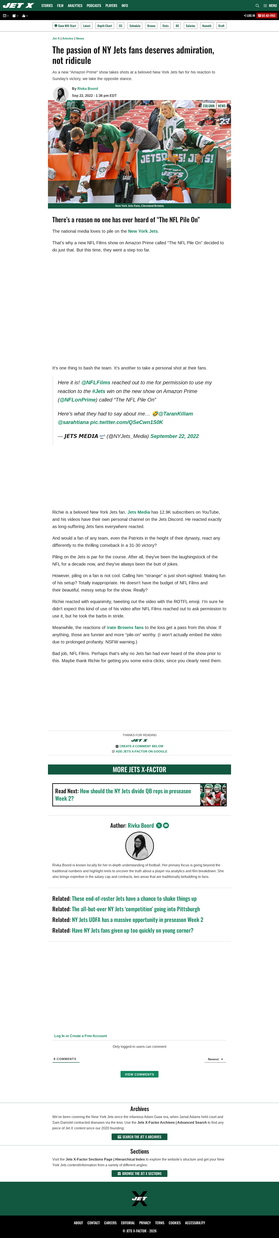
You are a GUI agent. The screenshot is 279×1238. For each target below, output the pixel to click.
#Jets (98, 391)
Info (125, 5)
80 (177, 25)
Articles (67, 38)
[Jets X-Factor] (19, 5)
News (80, 38)
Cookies (175, 1222)
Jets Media (139, 512)
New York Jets (143, 231)
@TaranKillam (175, 414)
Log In (250, 15)
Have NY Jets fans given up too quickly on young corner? (133, 930)
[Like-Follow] (24, 15)
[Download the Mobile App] (5, 15)
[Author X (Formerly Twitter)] (159, 825)
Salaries (190, 25)
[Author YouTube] (166, 825)
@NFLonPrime (78, 400)
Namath (206, 25)
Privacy (145, 1222)
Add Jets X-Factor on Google (141, 751)
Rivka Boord (87, 89)
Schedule (134, 25)
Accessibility (195, 1222)
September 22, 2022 (174, 436)
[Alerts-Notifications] (14, 15)
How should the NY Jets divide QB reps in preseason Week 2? (123, 794)
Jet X (56, 38)
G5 (120, 25)
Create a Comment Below (141, 746)
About (78, 1222)
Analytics (75, 5)
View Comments (139, 1074)
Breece (151, 25)
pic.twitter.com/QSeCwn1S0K (126, 422)
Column (209, 105)
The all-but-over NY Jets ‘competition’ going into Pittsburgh (136, 909)
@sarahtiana (73, 422)
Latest (86, 25)
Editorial (128, 1222)
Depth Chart (104, 25)
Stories (47, 5)
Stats (165, 25)
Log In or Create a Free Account (80, 1036)
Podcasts (94, 5)
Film (60, 5)
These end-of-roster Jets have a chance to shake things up (134, 898)
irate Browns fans (125, 627)
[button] (270, 5)
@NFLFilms (95, 382)
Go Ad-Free (268, 15)
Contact (93, 1222)
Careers (110, 1222)
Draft (221, 25)
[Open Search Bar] (257, 5)
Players (111, 5)
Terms (159, 1222)
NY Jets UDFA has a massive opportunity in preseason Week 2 (137, 919)
